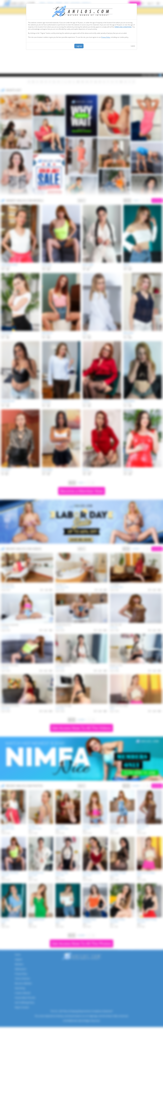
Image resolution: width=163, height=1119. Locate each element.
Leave (133, 46)
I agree (79, 46)
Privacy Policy (105, 37)
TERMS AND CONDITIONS (123, 27)
